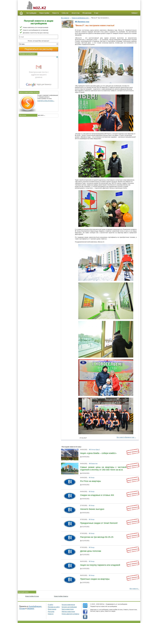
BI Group (91, 477)
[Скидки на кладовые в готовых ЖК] (69, 491)
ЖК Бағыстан (93, 463)
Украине (30, 608)
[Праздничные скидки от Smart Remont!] (69, 519)
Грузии (22, 608)
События (65, 13)
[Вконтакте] (85, 617)
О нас (96, 13)
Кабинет (135, 13)
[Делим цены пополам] (69, 547)
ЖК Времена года (82, 22)
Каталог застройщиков (69, 607)
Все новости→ (134, 588)
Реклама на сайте (54, 607)
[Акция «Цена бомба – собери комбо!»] (70, 449)
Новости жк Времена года (80, 18)
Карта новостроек (68, 609)
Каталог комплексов (68, 604)
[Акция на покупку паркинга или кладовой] (69, 561)
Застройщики (31, 13)
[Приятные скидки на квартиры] (69, 575)
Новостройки (44, 13)
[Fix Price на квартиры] (69, 477)
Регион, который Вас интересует (38, 41)
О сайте (50, 604)
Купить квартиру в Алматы (70, 614)
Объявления (86, 13)
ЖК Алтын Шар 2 (94, 449)
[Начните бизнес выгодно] (69, 505)
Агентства (75, 13)
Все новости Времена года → (126, 437)
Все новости (65, 18)
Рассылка (51, 611)
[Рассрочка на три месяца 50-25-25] (69, 533)
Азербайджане (35, 606)
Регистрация (52, 609)
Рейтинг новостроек (68, 611)
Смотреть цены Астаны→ (45, 101)
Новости (55, 13)
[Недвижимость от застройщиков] (36, 5)
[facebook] (85, 611)
